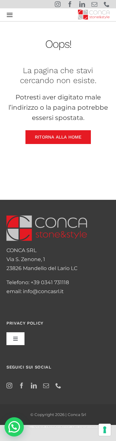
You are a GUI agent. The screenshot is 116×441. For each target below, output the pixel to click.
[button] (14, 427)
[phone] (107, 4)
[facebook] (70, 4)
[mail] (94, 4)
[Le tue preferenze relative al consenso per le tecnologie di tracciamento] (105, 430)
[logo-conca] (94, 12)
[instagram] (58, 4)
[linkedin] (82, 4)
